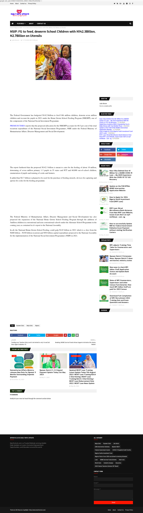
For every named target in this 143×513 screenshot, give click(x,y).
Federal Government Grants (102, 450)
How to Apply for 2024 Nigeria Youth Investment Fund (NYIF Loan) (119, 199)
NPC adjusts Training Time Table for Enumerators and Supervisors (120, 247)
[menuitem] (12, 23)
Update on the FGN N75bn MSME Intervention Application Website (119, 188)
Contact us (23, 3)
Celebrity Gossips (108, 463)
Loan (96, 460)
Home (12, 3)
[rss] (117, 3)
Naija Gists (30, 325)
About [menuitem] (31, 23)
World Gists (98, 463)
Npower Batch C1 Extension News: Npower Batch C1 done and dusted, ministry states (121, 258)
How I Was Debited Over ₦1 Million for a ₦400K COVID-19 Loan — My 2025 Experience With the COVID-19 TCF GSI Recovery (114, 120)
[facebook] (132, 3)
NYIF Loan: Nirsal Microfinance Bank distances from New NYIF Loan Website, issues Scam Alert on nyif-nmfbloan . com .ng (115, 136)
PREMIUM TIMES (17, 125)
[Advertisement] (53, 98)
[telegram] (127, 3)
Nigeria (16, 27)
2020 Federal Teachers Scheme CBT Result (106, 466)
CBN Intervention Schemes (102, 447)
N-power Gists (20, 325)
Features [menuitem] (20, 23)
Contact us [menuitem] (41, 23)
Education (118, 463)
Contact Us (121, 510)
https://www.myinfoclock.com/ (37, 510)
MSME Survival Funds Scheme (108, 460)
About (17, 3)
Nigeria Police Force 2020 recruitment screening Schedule (111, 456)
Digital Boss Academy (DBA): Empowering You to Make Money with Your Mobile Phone (114, 125)
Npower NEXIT (116, 447)
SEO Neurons (19, 510)
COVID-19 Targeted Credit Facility (122, 450)
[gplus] (120, 3)
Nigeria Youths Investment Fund (103, 453)
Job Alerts (116, 443)
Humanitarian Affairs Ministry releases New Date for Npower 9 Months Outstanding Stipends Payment (23, 373)
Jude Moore (15, 40)
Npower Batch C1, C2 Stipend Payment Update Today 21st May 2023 (52, 372)
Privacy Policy (32, 3)
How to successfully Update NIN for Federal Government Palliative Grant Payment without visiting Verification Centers (120, 228)
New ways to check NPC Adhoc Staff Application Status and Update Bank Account (119, 270)
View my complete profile (105, 106)
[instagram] (130, 3)
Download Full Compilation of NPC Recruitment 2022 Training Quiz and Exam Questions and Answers (120, 299)
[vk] (107, 159)
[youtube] (124, 3)
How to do (121, 460)
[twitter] (114, 3)
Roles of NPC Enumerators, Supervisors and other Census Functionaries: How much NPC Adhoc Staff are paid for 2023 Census (120, 284)
